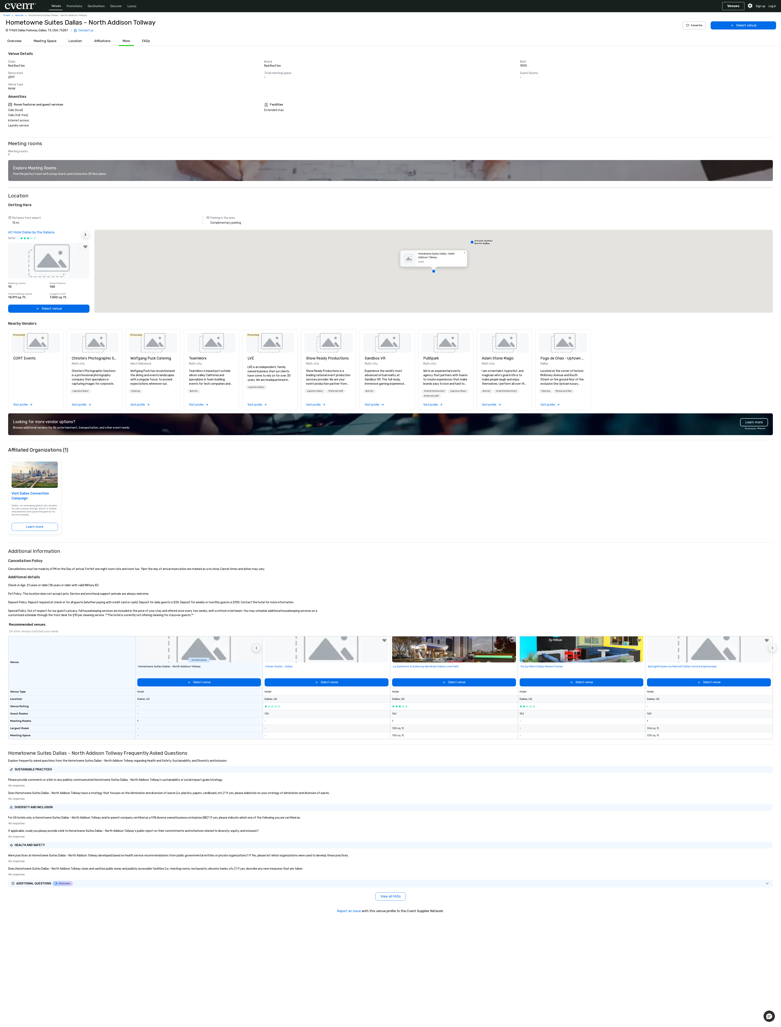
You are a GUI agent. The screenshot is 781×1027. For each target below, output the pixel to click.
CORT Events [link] (24, 358)
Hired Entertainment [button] (434, 391)
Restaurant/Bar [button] (564, 391)
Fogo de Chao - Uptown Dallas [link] (563, 358)
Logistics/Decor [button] (80, 391)
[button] (433, 271)
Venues (56, 6)
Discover (116, 6)
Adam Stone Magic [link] (498, 358)
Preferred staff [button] (335, 391)
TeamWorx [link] (198, 358)
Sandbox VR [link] (375, 358)
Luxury (132, 6)
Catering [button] (135, 391)
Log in (772, 6)
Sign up (760, 6)
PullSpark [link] (431, 358)
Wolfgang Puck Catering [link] (150, 358)
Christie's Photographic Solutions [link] (94, 358)
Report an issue (349, 911)
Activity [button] (193, 391)
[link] (36, 343)
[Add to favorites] (85, 246)
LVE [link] (251, 358)
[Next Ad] (85, 234)
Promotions (74, 6)
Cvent (6, 15)
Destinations (96, 6)
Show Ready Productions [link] (327, 358)
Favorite (696, 25)
